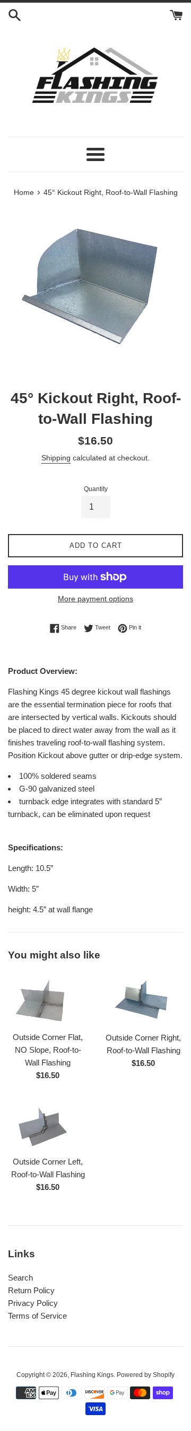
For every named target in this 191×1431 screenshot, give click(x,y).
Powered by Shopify (146, 1375)
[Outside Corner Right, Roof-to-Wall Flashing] (143, 999)
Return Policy (31, 1290)
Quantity (96, 489)
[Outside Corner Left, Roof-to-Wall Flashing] (48, 1124)
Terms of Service (37, 1315)
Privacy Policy (33, 1303)
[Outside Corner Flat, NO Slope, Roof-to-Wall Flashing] (48, 999)
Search (20, 1277)
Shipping (56, 458)
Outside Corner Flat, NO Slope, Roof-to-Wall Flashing (48, 1050)
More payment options (95, 598)
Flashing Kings (92, 1375)
